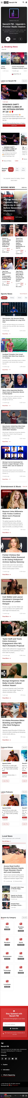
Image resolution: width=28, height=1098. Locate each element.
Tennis (19, 297)
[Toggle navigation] (2, 2)
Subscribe (15, 1028)
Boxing (12, 297)
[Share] (26, 1095)
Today (10, 169)
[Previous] (4, 64)
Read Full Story (13, 74)
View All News (5, 841)
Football (4, 297)
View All (4, 49)
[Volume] (23, 1095)
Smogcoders (15, 1085)
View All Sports (23, 293)
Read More (8, 218)
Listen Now (14, 125)
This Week (17, 169)
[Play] (2, 1095)
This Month (23, 169)
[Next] (24, 64)
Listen (16, 160)
